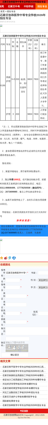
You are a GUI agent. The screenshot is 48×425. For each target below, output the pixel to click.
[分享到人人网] (14, 258)
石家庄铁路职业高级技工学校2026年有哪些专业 (25, 375)
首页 (2, 11)
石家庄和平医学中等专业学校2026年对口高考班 (25, 367)
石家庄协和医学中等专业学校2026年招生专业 (24, 2)
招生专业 (11, 11)
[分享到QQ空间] (1, 258)
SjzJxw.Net (22, 417)
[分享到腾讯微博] (10, 258)
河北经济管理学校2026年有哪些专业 (20, 384)
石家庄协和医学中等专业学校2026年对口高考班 (25, 371)
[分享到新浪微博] (5, 258)
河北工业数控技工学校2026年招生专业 (21, 392)
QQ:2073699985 (9, 233)
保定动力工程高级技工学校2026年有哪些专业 (24, 380)
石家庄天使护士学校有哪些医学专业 (20, 397)
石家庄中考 (14, 6)
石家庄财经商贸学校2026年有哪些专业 (21, 388)
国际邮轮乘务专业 (11, 401)
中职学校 (28, 6)
